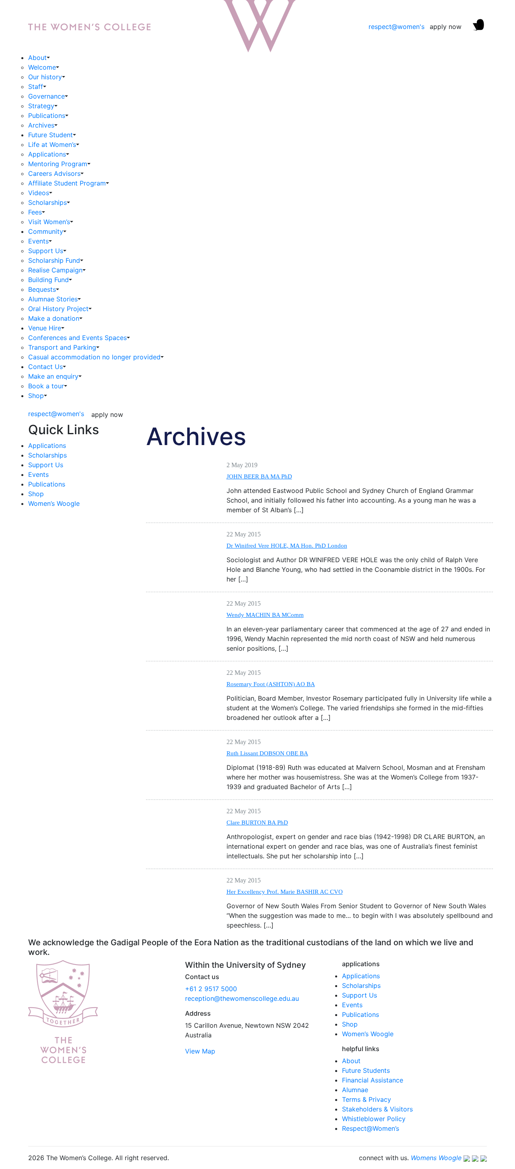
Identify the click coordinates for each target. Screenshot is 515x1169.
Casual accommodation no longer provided (94, 357)
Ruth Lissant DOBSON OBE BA (267, 753)
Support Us (45, 251)
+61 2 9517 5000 (211, 989)
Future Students (366, 1070)
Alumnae (355, 1090)
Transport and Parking (62, 347)
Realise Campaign (55, 270)
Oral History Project (58, 309)
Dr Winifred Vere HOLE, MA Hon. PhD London (287, 545)
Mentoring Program (57, 164)
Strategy (41, 106)
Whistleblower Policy (374, 1119)
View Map (200, 1051)
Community (45, 231)
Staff (35, 86)
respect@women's (396, 27)
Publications (46, 115)
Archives (41, 125)
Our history (45, 77)
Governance (46, 96)
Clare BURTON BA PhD (257, 822)
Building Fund (48, 280)
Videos (38, 193)
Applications (47, 154)
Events (38, 241)
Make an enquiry (53, 376)
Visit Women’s (49, 222)
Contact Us (45, 367)
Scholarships (47, 202)
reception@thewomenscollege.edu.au (242, 998)
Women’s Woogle (54, 503)
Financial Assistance (372, 1080)
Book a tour (46, 386)
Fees (35, 212)
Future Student (50, 135)
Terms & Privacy (366, 1099)
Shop (36, 396)
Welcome (42, 67)
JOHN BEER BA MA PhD (259, 476)
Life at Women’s (52, 144)
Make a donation (53, 318)
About (37, 58)
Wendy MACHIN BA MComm (265, 615)
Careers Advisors (54, 173)
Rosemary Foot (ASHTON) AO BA (271, 684)
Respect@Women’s (370, 1128)
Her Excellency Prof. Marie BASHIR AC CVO (285, 892)
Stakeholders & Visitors (377, 1109)
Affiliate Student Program (67, 183)
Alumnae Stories (53, 299)
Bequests (42, 289)
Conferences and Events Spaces (77, 338)
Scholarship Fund (54, 260)
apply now (445, 27)
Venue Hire (44, 328)
